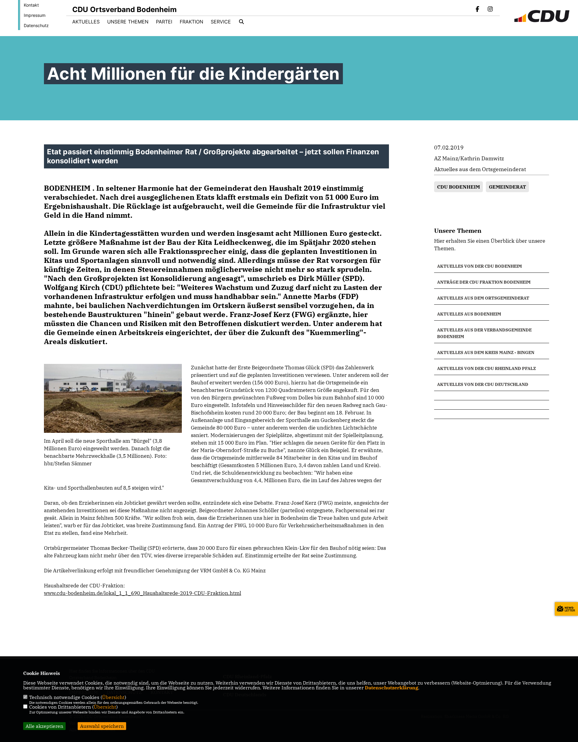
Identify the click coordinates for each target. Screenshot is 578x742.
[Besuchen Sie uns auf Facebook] (477, 9)
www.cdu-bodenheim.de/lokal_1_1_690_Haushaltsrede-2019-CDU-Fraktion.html (142, 593)
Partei (164, 21)
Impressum (34, 15)
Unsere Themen (127, 21)
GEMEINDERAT (507, 186)
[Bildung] (491, 395)
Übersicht (113, 697)
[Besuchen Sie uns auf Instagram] (490, 9)
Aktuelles (86, 21)
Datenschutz (36, 25)
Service (221, 21)
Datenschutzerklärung (391, 688)
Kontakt (31, 5)
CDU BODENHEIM (458, 186)
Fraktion (191, 21)
